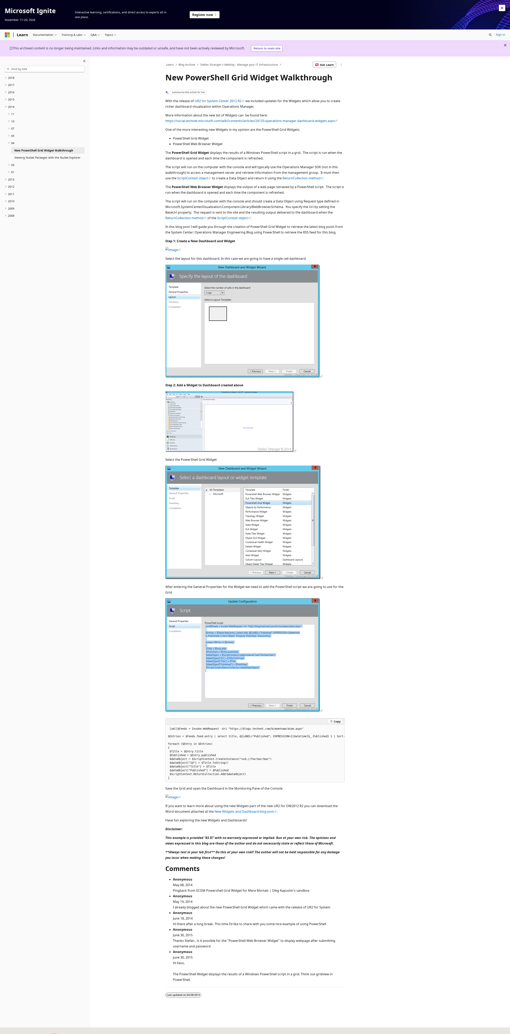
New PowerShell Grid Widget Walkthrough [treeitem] (43, 150)
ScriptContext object (192, 178)
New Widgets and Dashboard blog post (244, 811)
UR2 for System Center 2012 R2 (218, 101)
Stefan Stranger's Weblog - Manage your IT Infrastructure (239, 64)
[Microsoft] (7, 34)
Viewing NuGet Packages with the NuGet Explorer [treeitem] (47, 157)
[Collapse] (84, 61)
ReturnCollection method (301, 178)
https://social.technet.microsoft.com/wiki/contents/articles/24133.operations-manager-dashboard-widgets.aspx (250, 121)
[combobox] (45, 69)
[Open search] (490, 34)
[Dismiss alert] (502, 8)
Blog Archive (186, 64)
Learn (170, 64)
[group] (255, 753)
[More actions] (341, 65)
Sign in (500, 34)
